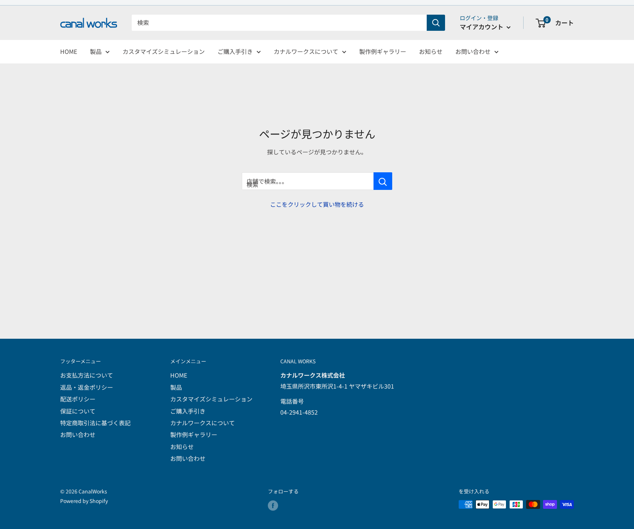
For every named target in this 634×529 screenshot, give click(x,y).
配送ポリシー (77, 398)
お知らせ (430, 51)
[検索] (436, 23)
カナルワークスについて (306, 51)
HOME (68, 51)
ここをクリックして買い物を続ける (317, 204)
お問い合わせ (473, 51)
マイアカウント (482, 26)
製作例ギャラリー (382, 51)
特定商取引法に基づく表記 (95, 422)
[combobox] (279, 23)
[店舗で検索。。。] (383, 181)
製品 (96, 51)
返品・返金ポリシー (86, 387)
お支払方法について (86, 375)
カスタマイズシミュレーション (164, 51)
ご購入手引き (235, 51)
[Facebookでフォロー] (273, 505)
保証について (77, 411)
